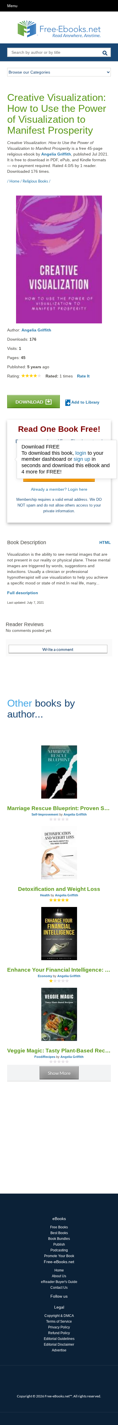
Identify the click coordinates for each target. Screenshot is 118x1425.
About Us (59, 1276)
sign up (82, 459)
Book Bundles (59, 1239)
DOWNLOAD (29, 401)
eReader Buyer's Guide (59, 1282)
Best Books (59, 1233)
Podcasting (59, 1250)
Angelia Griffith (56, 154)
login (80, 453)
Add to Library (84, 402)
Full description (22, 592)
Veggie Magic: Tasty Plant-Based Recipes (59, 1051)
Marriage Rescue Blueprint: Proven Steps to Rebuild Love (59, 808)
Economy (45, 976)
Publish (59, 1244)
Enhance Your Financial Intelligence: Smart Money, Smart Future (59, 970)
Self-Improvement (45, 814)
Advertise (59, 1350)
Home (59, 1270)
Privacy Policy (59, 1327)
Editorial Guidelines (59, 1339)
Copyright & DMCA (59, 1316)
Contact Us (59, 1288)
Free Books (59, 1227)
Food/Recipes (44, 1056)
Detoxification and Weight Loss (59, 889)
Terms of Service (59, 1321)
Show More (59, 1073)
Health (45, 895)
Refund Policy (59, 1333)
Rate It (83, 376)
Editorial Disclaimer (59, 1344)
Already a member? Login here (59, 489)
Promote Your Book (59, 1256)
